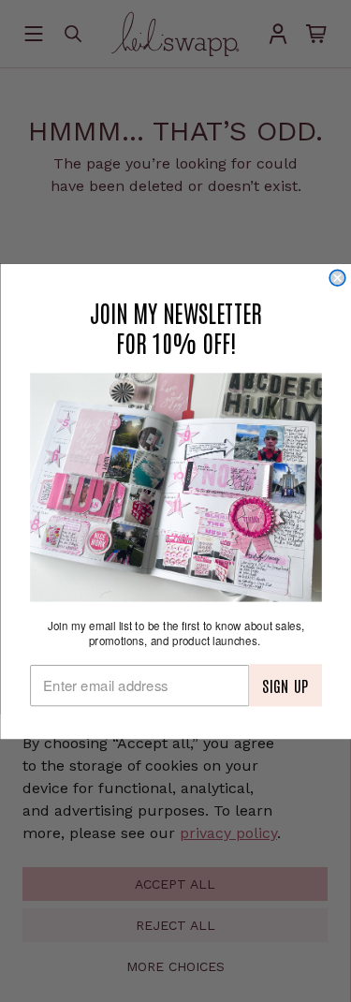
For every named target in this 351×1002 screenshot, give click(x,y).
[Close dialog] (337, 278)
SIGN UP (285, 684)
